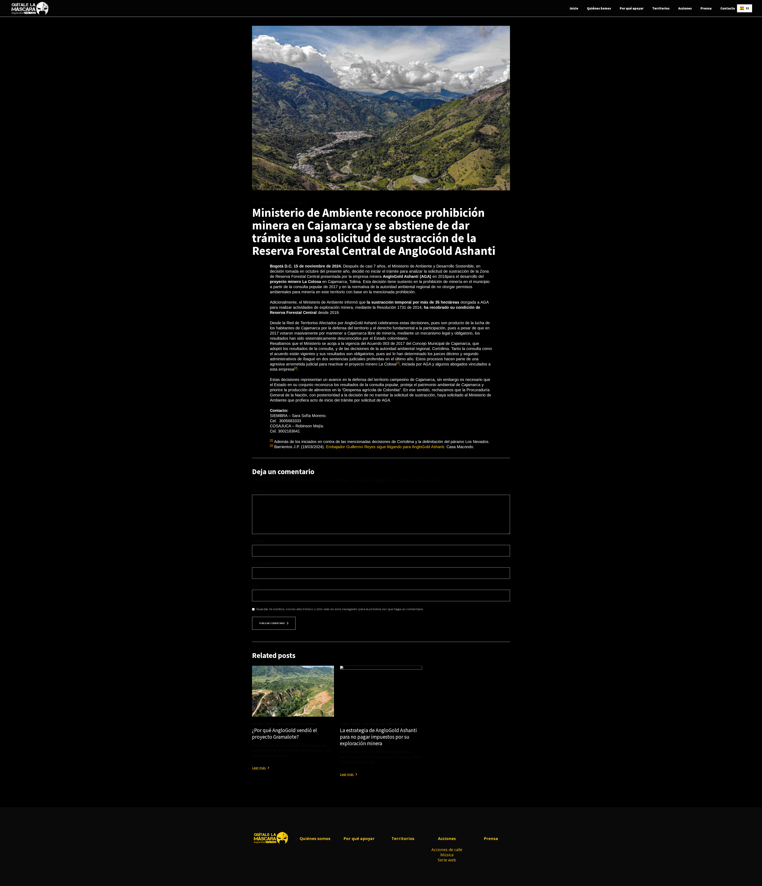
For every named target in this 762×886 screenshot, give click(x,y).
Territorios (403, 838)
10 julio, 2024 (350, 724)
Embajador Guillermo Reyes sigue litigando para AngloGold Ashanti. (385, 447)
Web (255, 586)
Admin (308, 724)
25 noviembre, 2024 (267, 203)
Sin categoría (297, 203)
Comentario (261, 491)
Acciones (447, 838)
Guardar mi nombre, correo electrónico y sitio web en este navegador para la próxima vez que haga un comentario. (340, 609)
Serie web (447, 860)
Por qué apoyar (359, 838)
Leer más (259, 768)
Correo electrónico (267, 564)
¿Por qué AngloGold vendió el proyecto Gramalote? (284, 733)
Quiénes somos (315, 838)
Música (446, 854)
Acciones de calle (446, 849)
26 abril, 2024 (262, 724)
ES (747, 8)
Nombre (259, 541)
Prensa (491, 838)
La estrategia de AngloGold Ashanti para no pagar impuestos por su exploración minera (378, 737)
